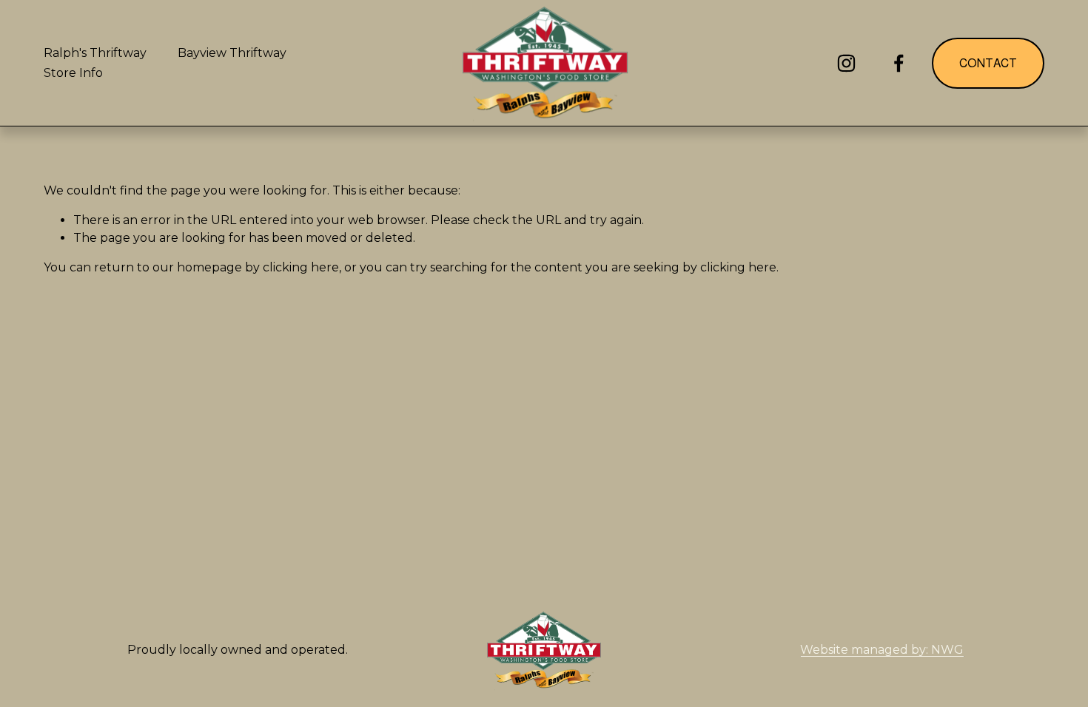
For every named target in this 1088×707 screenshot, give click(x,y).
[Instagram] (846, 63)
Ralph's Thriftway (95, 53)
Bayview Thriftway (232, 53)
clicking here (301, 267)
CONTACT (988, 63)
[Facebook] (899, 63)
